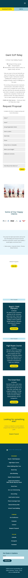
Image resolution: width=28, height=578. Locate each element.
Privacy (16, 570)
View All (14, 266)
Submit (22, 169)
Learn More (14, 328)
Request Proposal (14, 434)
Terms (20, 570)
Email (4, 555)
